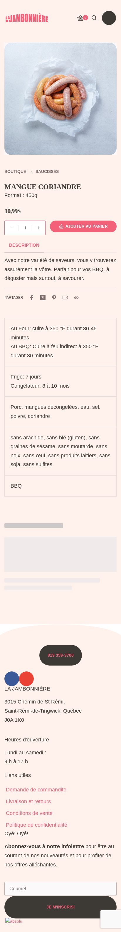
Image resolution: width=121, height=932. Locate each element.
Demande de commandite (36, 790)
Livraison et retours (28, 801)
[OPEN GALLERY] (60, 99)
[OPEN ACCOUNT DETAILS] (69, 18)
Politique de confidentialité (36, 825)
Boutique (15, 171)
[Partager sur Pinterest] (54, 297)
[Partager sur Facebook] (31, 297)
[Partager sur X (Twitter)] (43, 297)
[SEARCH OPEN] (94, 18)
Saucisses (47, 171)
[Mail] (65, 297)
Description (24, 245)
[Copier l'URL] (76, 297)
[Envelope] (26, 678)
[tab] (24, 245)
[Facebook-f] (11, 678)
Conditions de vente (29, 813)
